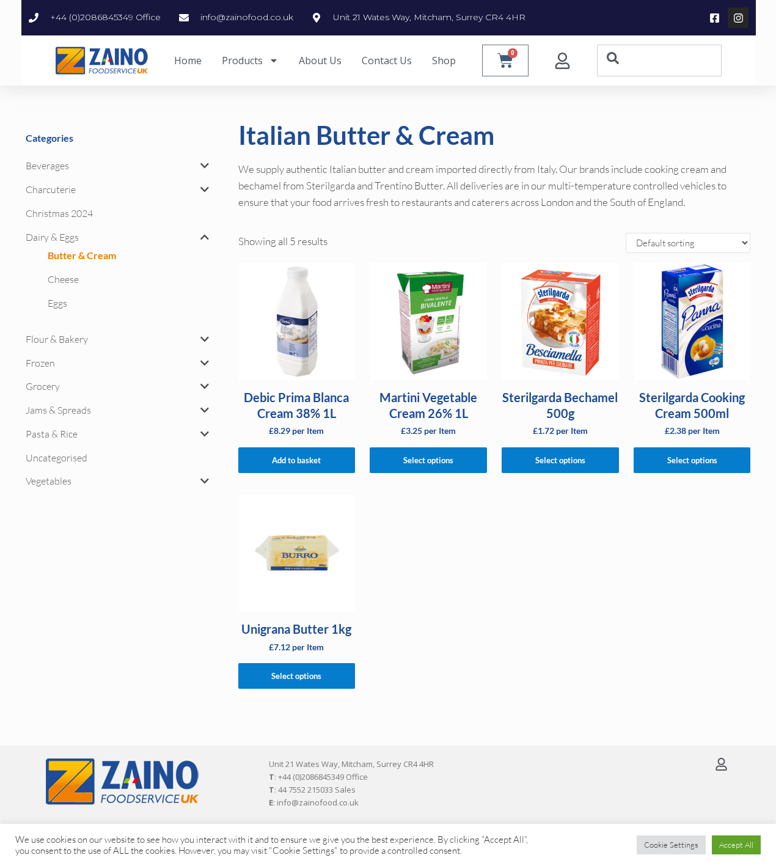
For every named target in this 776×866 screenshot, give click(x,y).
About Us (320, 60)
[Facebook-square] (714, 17)
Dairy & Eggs (52, 237)
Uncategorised (56, 458)
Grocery (43, 386)
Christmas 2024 (59, 213)
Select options (428, 460)
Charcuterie (51, 189)
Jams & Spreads (58, 410)
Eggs (57, 303)
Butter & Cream (82, 255)
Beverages (47, 166)
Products (242, 60)
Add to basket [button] (296, 460)
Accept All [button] (736, 844)
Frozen (40, 363)
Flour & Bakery (57, 339)
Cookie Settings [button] (671, 844)
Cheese (63, 279)
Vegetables (48, 481)
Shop (444, 60)
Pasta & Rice (52, 434)
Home (188, 60)
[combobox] (659, 60)
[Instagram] (738, 17)
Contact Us (387, 60)
